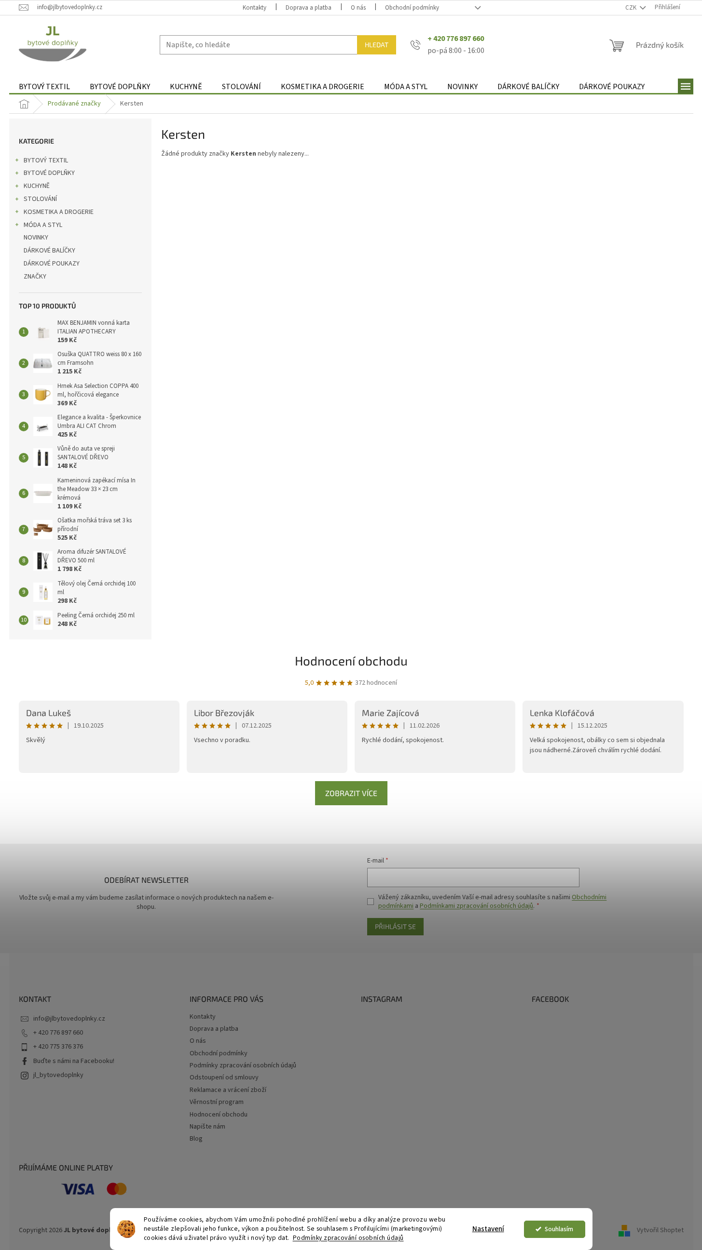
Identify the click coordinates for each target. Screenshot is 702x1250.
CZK (631, 7)
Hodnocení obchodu (351, 660)
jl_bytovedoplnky (58, 1075)
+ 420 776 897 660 (58, 1032)
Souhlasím (559, 1229)
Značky (35, 276)
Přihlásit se (395, 926)
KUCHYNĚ (37, 186)
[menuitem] (44, 87)
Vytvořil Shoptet (660, 1230)
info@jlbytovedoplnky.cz (69, 1019)
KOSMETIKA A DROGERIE (59, 212)
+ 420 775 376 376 (58, 1046)
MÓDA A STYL (43, 225)
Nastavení (488, 1229)
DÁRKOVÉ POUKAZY (52, 263)
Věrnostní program (217, 1102)
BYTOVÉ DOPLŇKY (49, 173)
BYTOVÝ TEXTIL (46, 160)
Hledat (376, 44)
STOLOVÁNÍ (40, 199)
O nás (358, 7)
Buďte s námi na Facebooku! (73, 1061)
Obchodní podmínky (412, 7)
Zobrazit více (351, 793)
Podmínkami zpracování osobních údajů (476, 906)
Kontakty (254, 7)
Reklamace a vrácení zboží (228, 1090)
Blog (196, 1139)
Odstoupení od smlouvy (224, 1077)
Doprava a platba (308, 7)
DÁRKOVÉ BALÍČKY (49, 250)
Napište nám (207, 1126)
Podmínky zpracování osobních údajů (348, 1237)
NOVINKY (36, 237)
